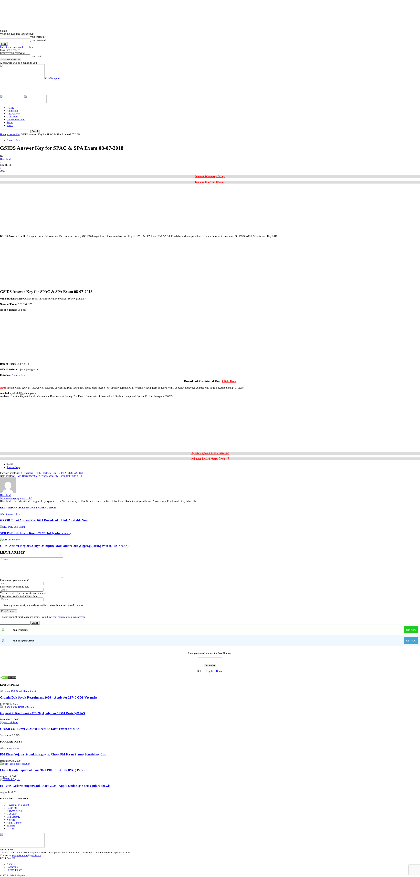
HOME (10, 107)
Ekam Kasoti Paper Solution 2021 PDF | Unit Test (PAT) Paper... (43, 770)
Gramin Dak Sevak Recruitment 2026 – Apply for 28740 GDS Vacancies (48, 697)
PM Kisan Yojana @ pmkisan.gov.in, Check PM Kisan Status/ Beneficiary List (53, 754)
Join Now (411, 629)
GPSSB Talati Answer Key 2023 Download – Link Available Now (44, 520)
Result (10, 122)
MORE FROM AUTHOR (41, 507)
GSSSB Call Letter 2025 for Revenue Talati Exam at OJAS (40, 729)
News (10, 125)
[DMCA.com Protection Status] (8, 678)
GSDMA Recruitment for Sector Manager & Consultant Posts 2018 (47, 476)
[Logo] (12, 102)
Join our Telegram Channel (210, 182)
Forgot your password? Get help (16, 47)
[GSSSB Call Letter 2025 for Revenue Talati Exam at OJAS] (9, 722)
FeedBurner (217, 671)
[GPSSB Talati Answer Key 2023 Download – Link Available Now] (10, 514)
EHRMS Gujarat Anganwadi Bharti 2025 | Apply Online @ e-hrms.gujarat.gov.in (55, 785)
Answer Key (13, 113)
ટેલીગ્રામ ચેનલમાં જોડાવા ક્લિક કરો (210, 458)
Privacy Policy (14, 869)
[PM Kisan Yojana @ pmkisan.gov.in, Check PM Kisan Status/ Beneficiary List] (10, 748)
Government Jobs (16, 119)
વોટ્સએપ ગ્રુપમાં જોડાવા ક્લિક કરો (210, 453)
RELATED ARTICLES (13, 507)
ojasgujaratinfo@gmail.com (26, 855)
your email (35, 56)
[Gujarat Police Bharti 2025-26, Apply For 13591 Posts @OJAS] (17, 706)
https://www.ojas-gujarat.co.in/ (16, 498)
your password (38, 40)
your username (38, 36)
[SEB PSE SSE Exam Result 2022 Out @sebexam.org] (12, 526)
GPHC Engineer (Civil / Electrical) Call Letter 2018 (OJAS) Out (49, 473)
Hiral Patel (5, 159)
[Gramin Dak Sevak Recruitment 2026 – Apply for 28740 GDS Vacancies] (18, 691)
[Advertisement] (59, 87)
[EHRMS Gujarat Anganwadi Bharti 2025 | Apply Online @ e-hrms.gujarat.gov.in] (10, 779)
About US (12, 864)
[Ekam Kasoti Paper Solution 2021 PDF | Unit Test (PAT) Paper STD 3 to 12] (15, 763)
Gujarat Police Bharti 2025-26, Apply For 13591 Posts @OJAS (42, 713)
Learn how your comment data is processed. (63, 617)
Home (3, 134)
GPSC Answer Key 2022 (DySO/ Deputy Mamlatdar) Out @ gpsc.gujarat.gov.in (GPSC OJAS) (64, 545)
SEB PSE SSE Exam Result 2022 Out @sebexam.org (36, 533)
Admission (12, 110)
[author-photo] (8, 492)
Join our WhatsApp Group (210, 176)
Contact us (12, 867)
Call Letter (12, 116)
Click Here (229, 381)
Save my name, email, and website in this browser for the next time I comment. (44, 605)
